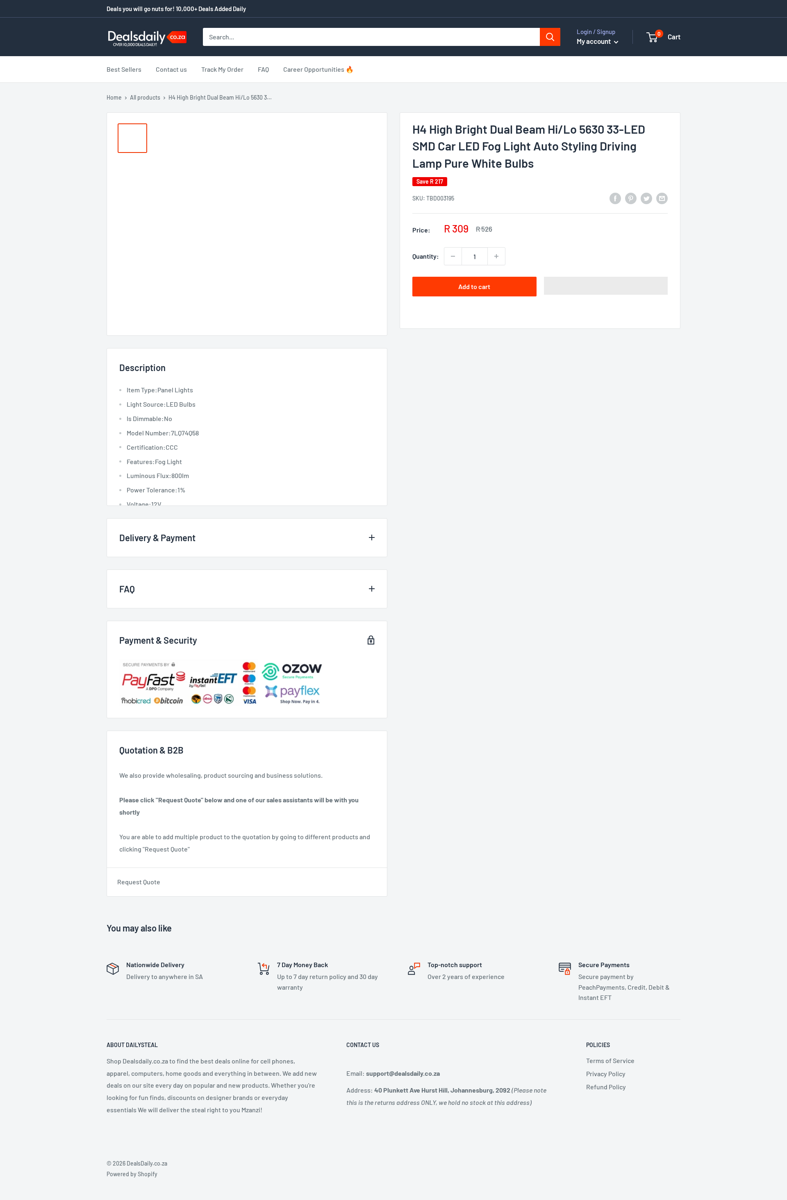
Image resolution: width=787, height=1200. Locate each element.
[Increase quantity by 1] (496, 256)
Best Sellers (124, 69)
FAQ (263, 69)
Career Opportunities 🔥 (318, 69)
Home (114, 97)
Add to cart (474, 286)
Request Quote (138, 882)
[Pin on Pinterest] (631, 197)
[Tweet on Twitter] (646, 197)
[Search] (550, 37)
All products (145, 97)
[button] (606, 286)
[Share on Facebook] (615, 197)
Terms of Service (610, 1060)
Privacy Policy (606, 1073)
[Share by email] (662, 197)
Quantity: (425, 256)
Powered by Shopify (132, 1173)
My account (594, 41)
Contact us (171, 69)
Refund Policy (606, 1087)
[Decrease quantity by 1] (453, 256)
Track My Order (222, 69)
